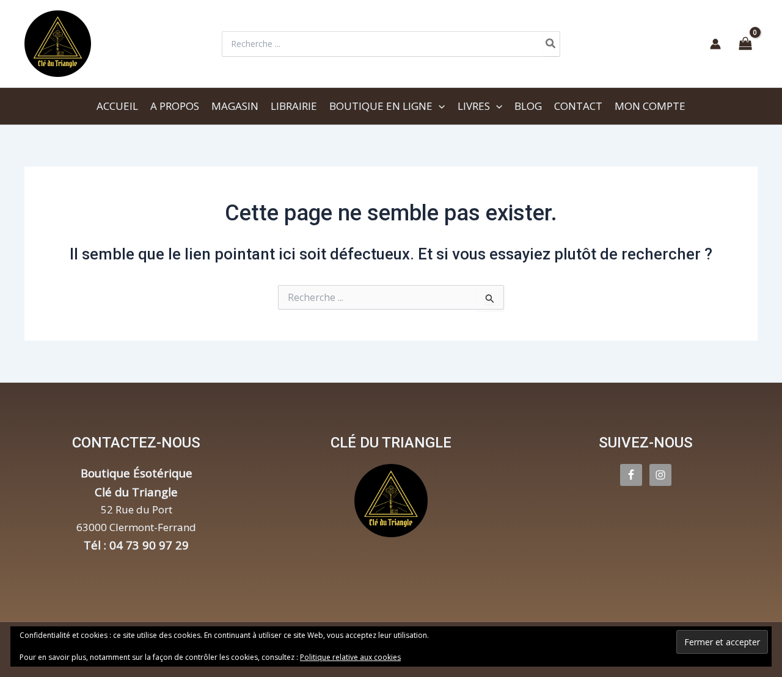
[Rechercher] (551, 44)
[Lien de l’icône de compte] (715, 43)
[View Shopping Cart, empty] (745, 44)
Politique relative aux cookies (350, 657)
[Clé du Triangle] (391, 500)
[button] (439, 106)
